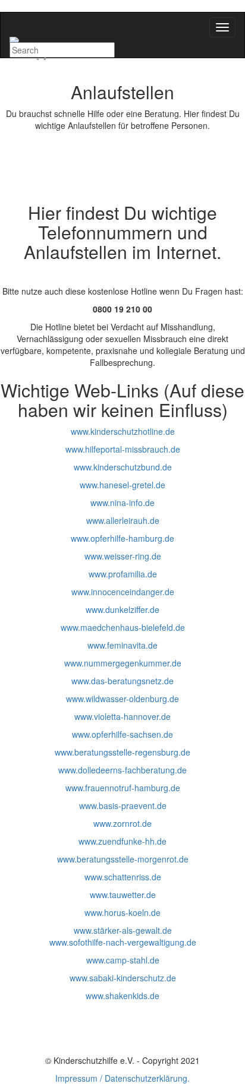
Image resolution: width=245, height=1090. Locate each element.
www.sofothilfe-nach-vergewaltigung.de (122, 942)
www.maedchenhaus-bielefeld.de (123, 627)
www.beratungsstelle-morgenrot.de (123, 859)
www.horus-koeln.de (122, 912)
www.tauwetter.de (123, 895)
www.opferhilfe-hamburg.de (122, 538)
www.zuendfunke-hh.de (122, 841)
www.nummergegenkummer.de (122, 663)
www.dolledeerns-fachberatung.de (122, 770)
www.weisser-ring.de (122, 556)
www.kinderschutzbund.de (123, 467)
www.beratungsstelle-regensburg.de (122, 752)
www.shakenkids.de (122, 995)
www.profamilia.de (123, 574)
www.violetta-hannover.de (122, 716)
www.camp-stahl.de (122, 960)
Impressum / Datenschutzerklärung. (122, 1078)
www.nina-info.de (122, 502)
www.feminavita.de (122, 645)
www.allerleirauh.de (122, 520)
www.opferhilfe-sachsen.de (122, 734)
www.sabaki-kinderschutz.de (123, 978)
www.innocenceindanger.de (122, 592)
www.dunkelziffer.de (122, 609)
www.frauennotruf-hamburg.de (122, 788)
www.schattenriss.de (122, 877)
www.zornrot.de (122, 823)
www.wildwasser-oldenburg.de (122, 698)
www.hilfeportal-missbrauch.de (122, 449)
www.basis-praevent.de (123, 805)
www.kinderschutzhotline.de (123, 431)
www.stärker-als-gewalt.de (123, 930)
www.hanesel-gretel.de (122, 485)
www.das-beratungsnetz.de (122, 681)
